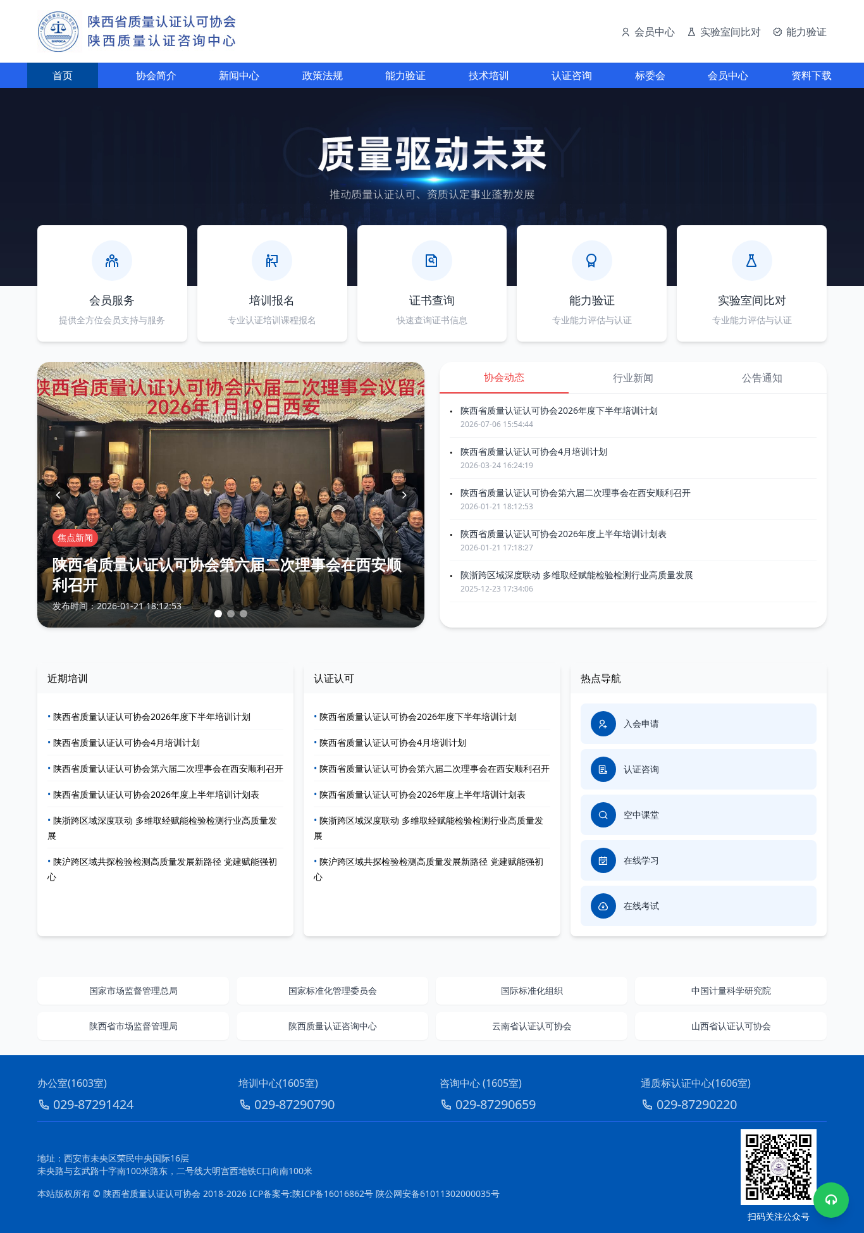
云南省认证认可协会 (532, 1026)
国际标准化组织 (532, 990)
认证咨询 (572, 75)
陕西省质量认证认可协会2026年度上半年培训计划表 (563, 534)
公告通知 (762, 378)
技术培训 (489, 75)
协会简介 (156, 75)
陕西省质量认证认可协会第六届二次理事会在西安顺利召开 (575, 492)
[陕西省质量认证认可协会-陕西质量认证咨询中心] (137, 31)
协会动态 (504, 377)
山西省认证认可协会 (731, 1026)
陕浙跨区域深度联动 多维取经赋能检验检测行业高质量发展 (576, 575)
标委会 (650, 75)
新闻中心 (239, 75)
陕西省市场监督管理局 (133, 1026)
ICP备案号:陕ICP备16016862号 (311, 1193)
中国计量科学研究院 (731, 990)
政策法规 (322, 75)
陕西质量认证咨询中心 (332, 1026)
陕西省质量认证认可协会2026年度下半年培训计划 (559, 410)
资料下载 (811, 75)
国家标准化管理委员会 (332, 990)
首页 (62, 75)
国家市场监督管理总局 (133, 990)
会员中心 (728, 75)
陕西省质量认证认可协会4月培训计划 (533, 451)
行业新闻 (633, 378)
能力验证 (405, 75)
